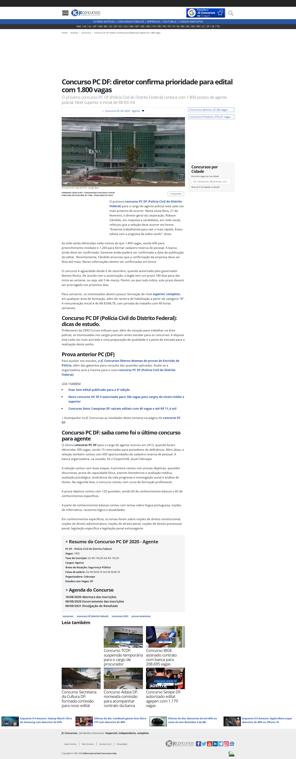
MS (142, 26)
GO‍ (126, 26)
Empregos (153, 21)
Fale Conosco (88, 744)
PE (169, 26)
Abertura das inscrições (90, 597)
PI (174, 26)
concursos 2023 (120, 616)
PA (154, 26)
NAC (78, 26)
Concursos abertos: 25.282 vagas (208, 109)
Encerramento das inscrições (94, 601)
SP (208, 26)
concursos (68, 616)
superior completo (166, 294)
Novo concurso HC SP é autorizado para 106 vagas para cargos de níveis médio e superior (126, 399)
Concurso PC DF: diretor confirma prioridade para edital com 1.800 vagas (127, 32)
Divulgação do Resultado (91, 606)
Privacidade (122, 744)
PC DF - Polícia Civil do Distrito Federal (88, 549)
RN (182, 26)
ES (120, 26)
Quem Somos (70, 744)
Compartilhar (176, 193)
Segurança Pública (99, 567)
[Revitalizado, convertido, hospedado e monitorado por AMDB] (231, 753)
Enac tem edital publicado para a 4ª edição (99, 390)
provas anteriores (141, 616)
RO (193, 26)
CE (110, 26)
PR (164, 26)
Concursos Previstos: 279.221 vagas (210, 117)
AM (100, 26)
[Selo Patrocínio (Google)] (205, 12)
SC (203, 26)
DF (115, 26)
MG (148, 26)
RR (198, 26)
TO (218, 26)
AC (84, 26)
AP (94, 26)
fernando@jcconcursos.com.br (99, 192)
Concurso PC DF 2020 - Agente (121, 111)
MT (137, 26)
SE (213, 26)
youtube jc (170, 21)
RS (187, 26)
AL (89, 26)
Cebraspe (89, 576)
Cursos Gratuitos (191, 21)
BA (105, 26)
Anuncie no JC (105, 744)
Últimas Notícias (104, 21)
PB (159, 26)
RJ (178, 26)
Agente (79, 562)
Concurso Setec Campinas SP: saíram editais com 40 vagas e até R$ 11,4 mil (122, 408)
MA (131, 26)
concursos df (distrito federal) (92, 616)
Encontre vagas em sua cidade (205, 176)
